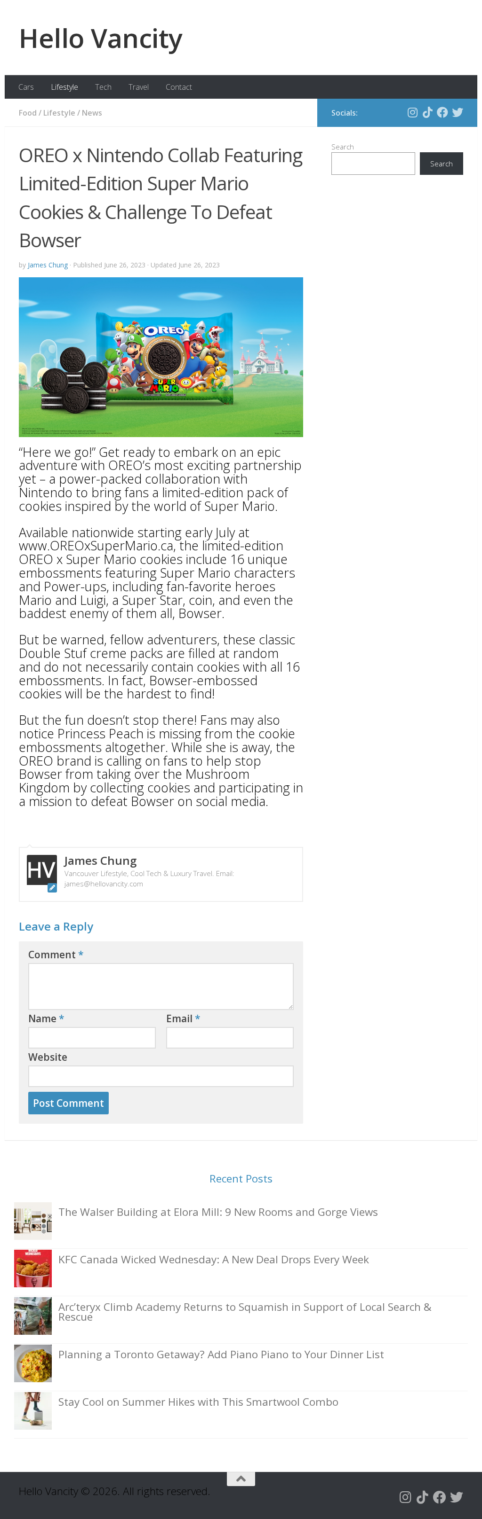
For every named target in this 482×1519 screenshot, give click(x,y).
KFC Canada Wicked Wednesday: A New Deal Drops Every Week (213, 1259)
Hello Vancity (101, 37)
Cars (26, 87)
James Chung (48, 264)
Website (47, 1057)
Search (342, 146)
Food (28, 113)
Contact (179, 87)
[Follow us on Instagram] (412, 112)
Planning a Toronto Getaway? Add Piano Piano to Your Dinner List (221, 1354)
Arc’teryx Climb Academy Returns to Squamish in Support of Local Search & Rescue (245, 1312)
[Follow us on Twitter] (457, 112)
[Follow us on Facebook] (442, 112)
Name (46, 1018)
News (92, 113)
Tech (103, 87)
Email (183, 1018)
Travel (139, 87)
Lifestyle (64, 87)
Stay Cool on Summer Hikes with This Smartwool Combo (198, 1401)
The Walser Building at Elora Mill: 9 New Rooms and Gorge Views (218, 1212)
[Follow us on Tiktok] (427, 112)
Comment (56, 954)
